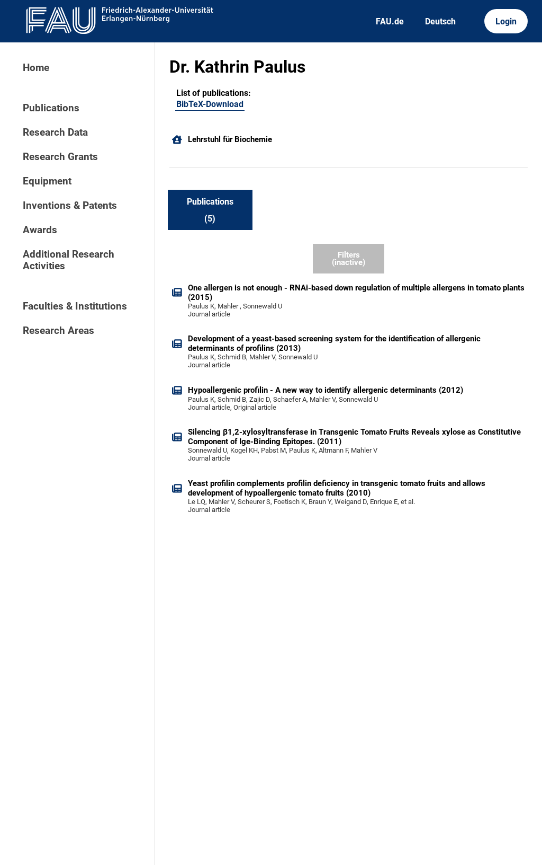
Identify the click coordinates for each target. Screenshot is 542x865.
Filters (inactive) (348, 259)
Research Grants (60, 157)
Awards (40, 230)
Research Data (55, 132)
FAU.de (390, 21)
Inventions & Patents (70, 205)
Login (506, 21)
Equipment (47, 181)
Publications (51, 108)
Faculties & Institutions (75, 306)
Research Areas (58, 331)
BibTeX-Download (209, 104)
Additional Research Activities (68, 260)
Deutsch (440, 21)
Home (36, 68)
